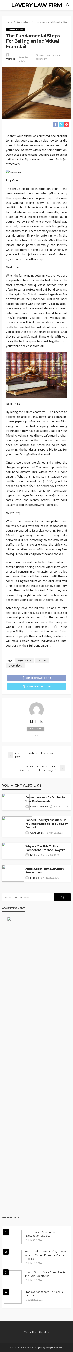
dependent (41, 58)
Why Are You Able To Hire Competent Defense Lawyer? (45, 848)
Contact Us (30, 1332)
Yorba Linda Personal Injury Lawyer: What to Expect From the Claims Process (46, 1255)
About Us (44, 1332)
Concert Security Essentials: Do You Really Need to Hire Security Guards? (46, 823)
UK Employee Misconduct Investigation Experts (40, 1233)
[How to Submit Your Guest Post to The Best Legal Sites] (13, 1277)
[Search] (67, 5)
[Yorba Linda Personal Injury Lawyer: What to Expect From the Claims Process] (13, 1256)
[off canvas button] (4, 5)
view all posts (35, 729)
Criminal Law (15, 29)
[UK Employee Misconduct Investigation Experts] (13, 1237)
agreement (45, 54)
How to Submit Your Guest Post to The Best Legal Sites (45, 1274)
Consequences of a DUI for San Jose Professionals (45, 799)
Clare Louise (37, 832)
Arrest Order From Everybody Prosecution (44, 870)
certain (57, 54)
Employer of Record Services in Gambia (44, 1293)
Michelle (10, 58)
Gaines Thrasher (39, 806)
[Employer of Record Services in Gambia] (13, 1297)
